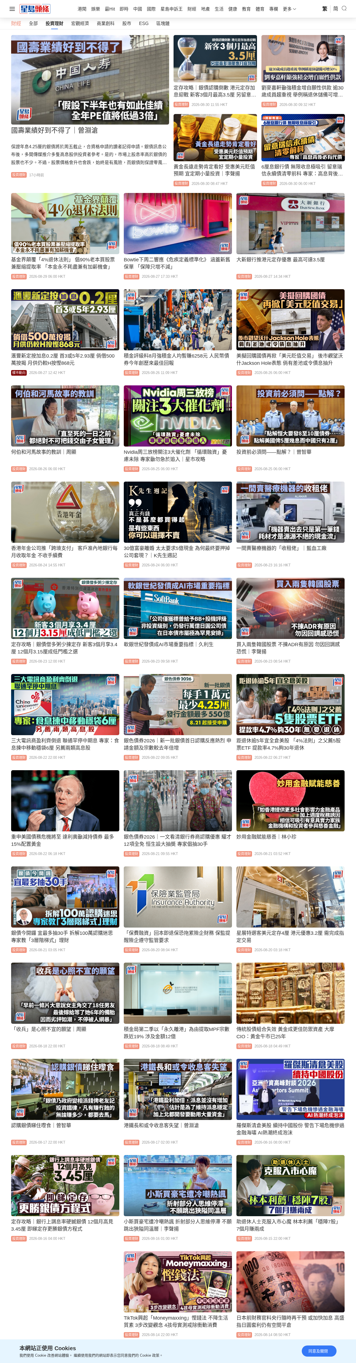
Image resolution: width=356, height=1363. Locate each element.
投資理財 (54, 23)
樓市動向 (19, 373)
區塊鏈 (163, 23)
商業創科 (106, 23)
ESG (144, 23)
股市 (126, 23)
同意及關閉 (318, 1351)
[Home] (35, 8)
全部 (33, 23)
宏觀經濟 (80, 23)
